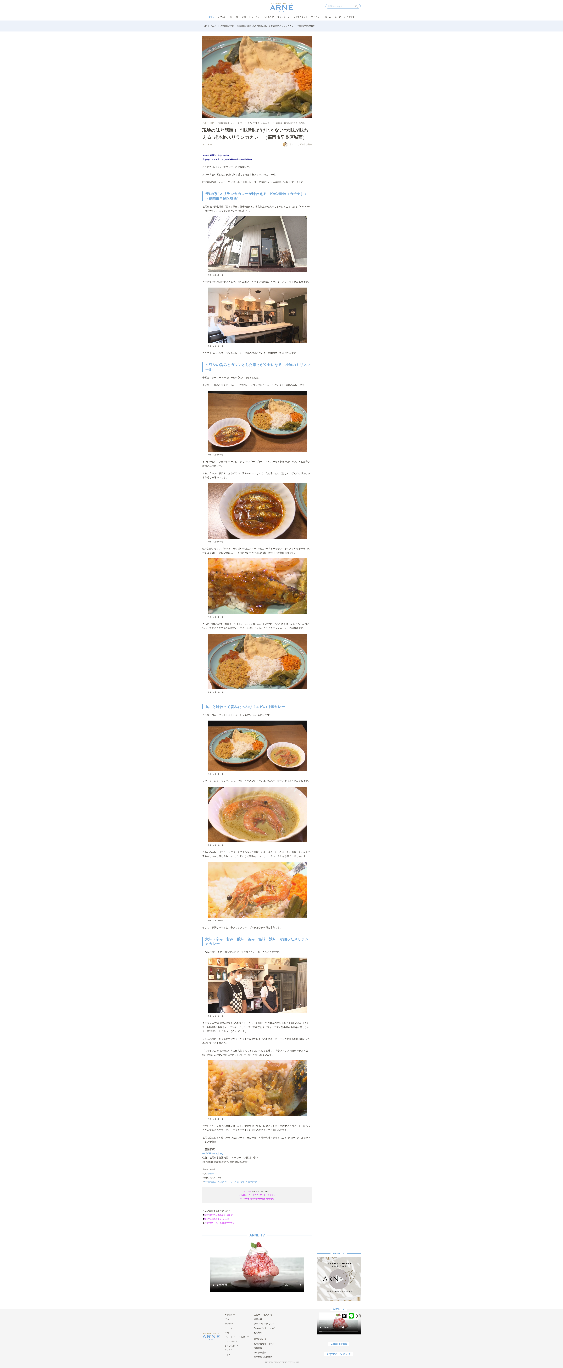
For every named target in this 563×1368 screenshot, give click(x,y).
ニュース (234, 17)
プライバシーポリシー (264, 1324)
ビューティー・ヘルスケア (261, 17)
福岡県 (301, 123)
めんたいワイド (266, 123)
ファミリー (316, 17)
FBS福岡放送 (223, 123)
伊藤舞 (278, 123)
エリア (338, 17)
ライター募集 (260, 1352)
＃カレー (247, 1191)
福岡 (212, 123)
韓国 (244, 17)
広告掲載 (258, 1348)
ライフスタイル (300, 17)
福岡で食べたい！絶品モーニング (218, 1215)
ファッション (283, 17)
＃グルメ (271, 1195)
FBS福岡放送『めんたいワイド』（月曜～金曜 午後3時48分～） (232, 1182)
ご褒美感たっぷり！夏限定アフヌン (219, 1223)
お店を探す (349, 17)
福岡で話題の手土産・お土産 (216, 1219)
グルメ (211, 17)
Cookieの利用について (264, 1328)
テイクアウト (252, 123)
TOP (204, 26)
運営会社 (258, 1319)
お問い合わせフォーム (264, 1344)
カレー (233, 123)
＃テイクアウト (259, 1195)
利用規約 (258, 1332)
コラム (328, 17)
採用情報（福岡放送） (264, 1357)
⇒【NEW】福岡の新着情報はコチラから (257, 1198)
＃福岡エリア (244, 1195)
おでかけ (222, 17)
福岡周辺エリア (289, 123)
